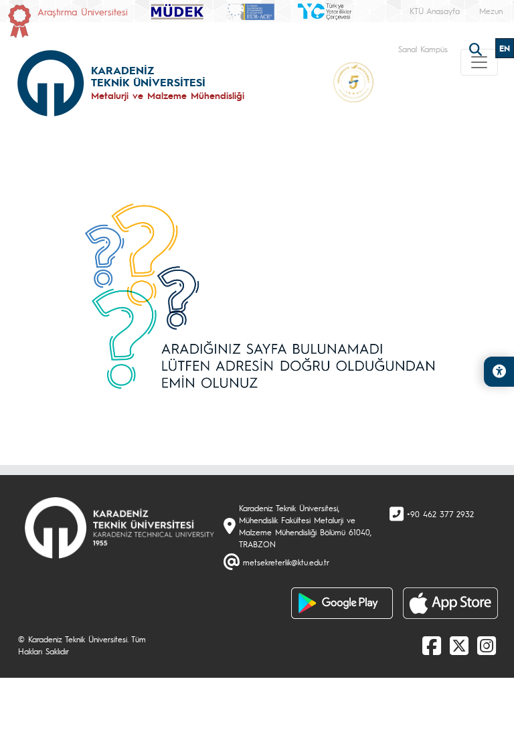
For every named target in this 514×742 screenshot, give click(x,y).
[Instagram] (486, 645)
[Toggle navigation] (479, 62)
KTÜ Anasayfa (435, 10)
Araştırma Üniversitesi (82, 11)
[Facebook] (431, 645)
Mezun (491, 10)
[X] (459, 645)
